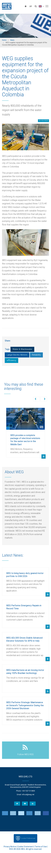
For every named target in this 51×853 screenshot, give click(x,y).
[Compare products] (31, 6)
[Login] (26, 6)
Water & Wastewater (22, 349)
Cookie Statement (25, 846)
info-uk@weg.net (28, 795)
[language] (41, 6)
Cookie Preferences (28, 838)
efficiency (11, 360)
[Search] (36, 6)
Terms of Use (41, 846)
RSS (11, 849)
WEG (6, 6)
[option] (25, 430)
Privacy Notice (10, 846)
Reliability (36, 354)
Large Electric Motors (17, 354)
